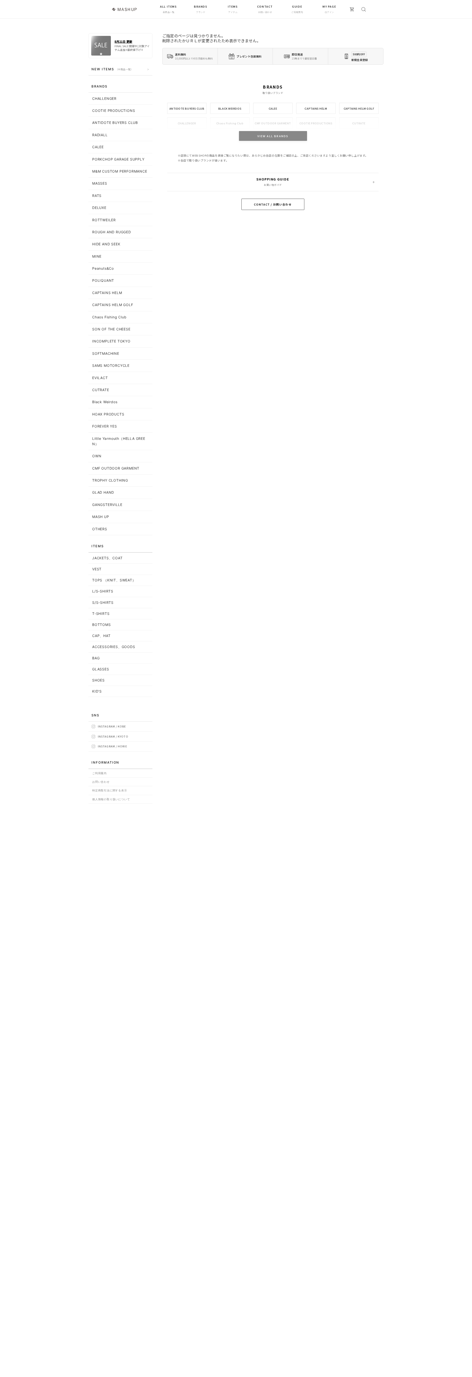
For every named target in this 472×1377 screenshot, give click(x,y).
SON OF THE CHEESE (111, 329)
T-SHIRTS (100, 613)
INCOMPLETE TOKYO (111, 341)
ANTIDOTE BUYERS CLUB (187, 108)
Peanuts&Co (103, 268)
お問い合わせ (101, 782)
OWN (96, 456)
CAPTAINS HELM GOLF (359, 108)
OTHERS (99, 529)
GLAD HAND (103, 492)
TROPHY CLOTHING (110, 480)
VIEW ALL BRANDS (273, 136)
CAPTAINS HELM (316, 108)
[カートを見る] (352, 9)
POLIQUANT (103, 280)
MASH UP (100, 517)
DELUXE (99, 208)
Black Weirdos (104, 402)
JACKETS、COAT (107, 558)
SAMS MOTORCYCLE (111, 365)
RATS (97, 195)
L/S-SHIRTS (102, 591)
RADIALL (100, 135)
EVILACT (100, 378)
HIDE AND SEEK (106, 244)
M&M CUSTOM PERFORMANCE (119, 171)
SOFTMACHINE (105, 353)
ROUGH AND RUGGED (111, 232)
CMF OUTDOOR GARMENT (273, 123)
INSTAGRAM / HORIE (112, 746)
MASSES (99, 183)
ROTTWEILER (104, 220)
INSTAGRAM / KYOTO (113, 736)
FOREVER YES (104, 426)
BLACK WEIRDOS (229, 108)
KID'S (97, 691)
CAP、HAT (101, 636)
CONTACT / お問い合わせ (273, 204)
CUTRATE (359, 123)
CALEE (273, 108)
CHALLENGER (187, 123)
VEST (97, 569)
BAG (96, 658)
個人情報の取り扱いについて (111, 799)
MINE (97, 256)
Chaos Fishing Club (230, 123)
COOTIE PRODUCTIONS (316, 123)
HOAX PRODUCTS (108, 414)
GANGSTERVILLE (107, 505)
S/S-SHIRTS (103, 602)
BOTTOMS (101, 624)
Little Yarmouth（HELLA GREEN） (118, 441)
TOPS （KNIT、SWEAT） (114, 580)
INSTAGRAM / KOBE (112, 726)
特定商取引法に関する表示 (109, 790)
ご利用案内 (99, 773)
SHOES (98, 680)
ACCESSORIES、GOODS (113, 647)
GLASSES (100, 669)
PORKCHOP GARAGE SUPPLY (118, 159)
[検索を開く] (364, 9)
